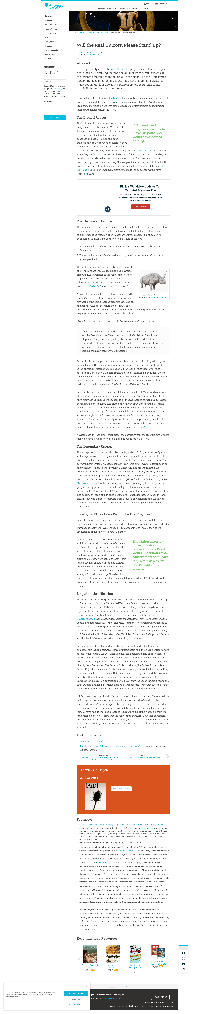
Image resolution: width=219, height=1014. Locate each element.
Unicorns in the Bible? (91, 740)
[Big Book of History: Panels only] (135, 954)
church (91, 483)
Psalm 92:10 (150, 825)
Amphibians (49, 20)
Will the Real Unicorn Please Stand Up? (124, 33)
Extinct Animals (102, 33)
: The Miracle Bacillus (144, 757)
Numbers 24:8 (96, 825)
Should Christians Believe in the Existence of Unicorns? (109, 745)
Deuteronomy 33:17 (87, 618)
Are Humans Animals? (53, 33)
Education (136, 8)
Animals (91, 33)
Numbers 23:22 (85, 825)
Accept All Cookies (76, 993)
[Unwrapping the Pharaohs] (113, 954)
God (85, 169)
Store (109, 8)
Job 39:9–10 (122, 825)
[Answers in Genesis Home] (54, 6)
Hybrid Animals (50, 54)
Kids (129, 8)
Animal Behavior (51, 25)
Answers (101, 8)
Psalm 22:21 (132, 825)
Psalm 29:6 (145, 150)
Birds (46, 37)
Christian (82, 483)
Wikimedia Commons (158, 297)
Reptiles (48, 59)
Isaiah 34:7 (99, 154)
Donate (145, 8)
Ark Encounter (120, 69)
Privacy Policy (57, 89)
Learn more (160, 997)
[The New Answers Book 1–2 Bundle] (158, 952)
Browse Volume (122, 789)
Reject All (76, 999)
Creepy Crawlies (51, 42)
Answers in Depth (92, 55)
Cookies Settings (75, 1004)
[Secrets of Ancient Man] (90, 954)
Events (116, 8)
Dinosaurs (48, 46)
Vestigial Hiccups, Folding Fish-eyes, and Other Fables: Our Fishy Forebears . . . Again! (102, 758)
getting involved (129, 987)
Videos (123, 8)
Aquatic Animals (51, 29)
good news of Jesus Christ (114, 998)
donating (117, 987)
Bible (116, 98)
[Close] (86, 986)
